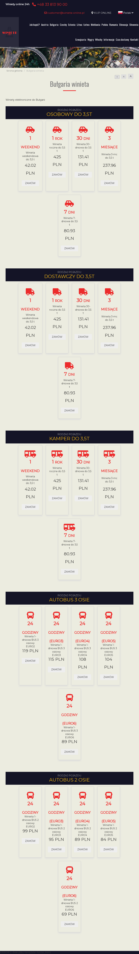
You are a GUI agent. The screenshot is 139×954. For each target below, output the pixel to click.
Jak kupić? (34, 24)
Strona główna (14, 70)
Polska (105, 24)
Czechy (63, 24)
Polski (127, 12)
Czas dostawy (122, 39)
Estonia (71, 24)
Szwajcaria (80, 39)
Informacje (109, 39)
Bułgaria (54, 24)
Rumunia (113, 24)
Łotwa (87, 24)
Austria (44, 24)
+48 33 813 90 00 (51, 4)
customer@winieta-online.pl (66, 12)
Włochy (98, 39)
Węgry (90, 39)
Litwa (79, 24)
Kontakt (134, 39)
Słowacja (123, 24)
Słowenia (133, 24)
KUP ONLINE (102, 12)
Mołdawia (95, 24)
